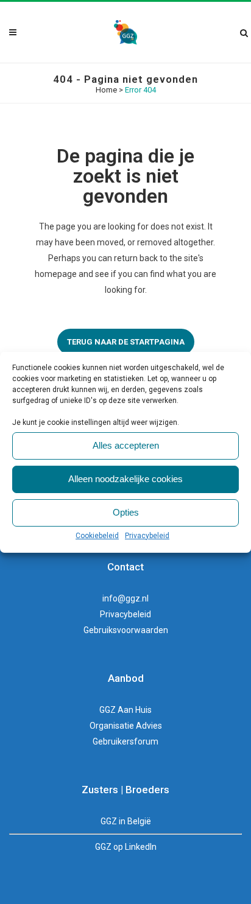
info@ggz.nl (125, 598)
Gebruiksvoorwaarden (125, 630)
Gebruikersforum (125, 741)
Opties (126, 512)
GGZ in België (126, 821)
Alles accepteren (126, 445)
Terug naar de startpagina (126, 341)
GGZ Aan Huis (125, 710)
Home (106, 89)
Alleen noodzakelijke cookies (125, 479)
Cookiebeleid (97, 535)
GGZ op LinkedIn (126, 847)
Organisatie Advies (126, 726)
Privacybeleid (147, 535)
